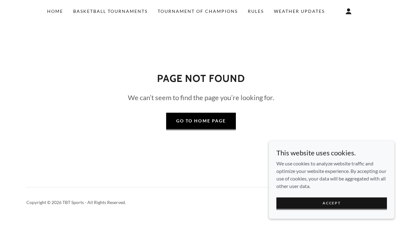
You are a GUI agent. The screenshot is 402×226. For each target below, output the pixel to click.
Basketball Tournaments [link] (110, 11)
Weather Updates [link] (299, 11)
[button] (348, 11)
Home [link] (55, 11)
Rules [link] (256, 11)
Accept (331, 203)
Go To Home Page (200, 120)
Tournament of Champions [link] (198, 11)
